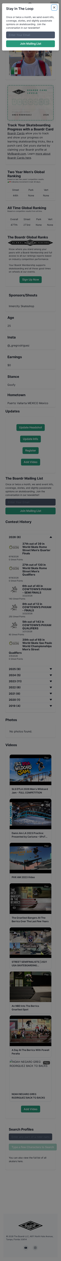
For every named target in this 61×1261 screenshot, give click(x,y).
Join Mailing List (30, 43)
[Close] (54, 7)
